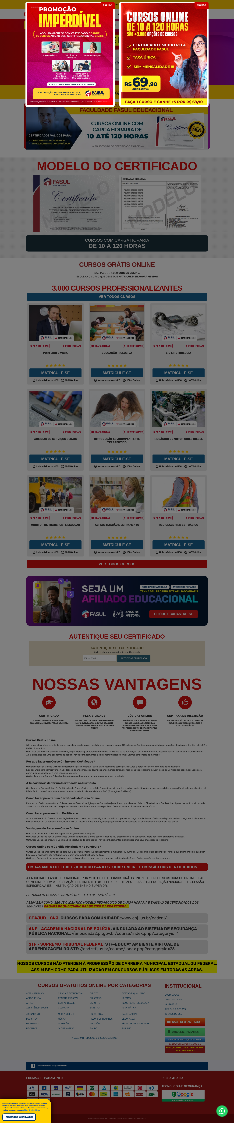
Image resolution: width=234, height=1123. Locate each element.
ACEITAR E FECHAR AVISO (19, 1117)
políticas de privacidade (30, 1110)
